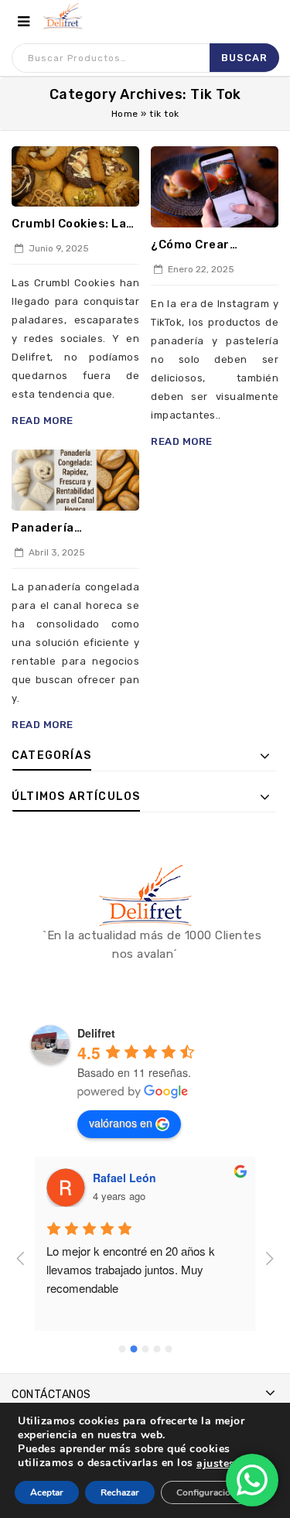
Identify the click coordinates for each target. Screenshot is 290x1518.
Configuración (206, 1492)
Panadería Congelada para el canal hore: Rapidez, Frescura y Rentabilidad (74, 529)
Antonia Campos (151, 1177)
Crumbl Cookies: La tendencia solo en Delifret (69, 225)
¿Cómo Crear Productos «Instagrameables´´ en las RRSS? (212, 246)
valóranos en (120, 1122)
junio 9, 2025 (57, 248)
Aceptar (46, 1492)
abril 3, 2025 (55, 552)
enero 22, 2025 (199, 269)
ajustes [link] (215, 1463)
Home (124, 113)
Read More (42, 420)
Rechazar (120, 1492)
